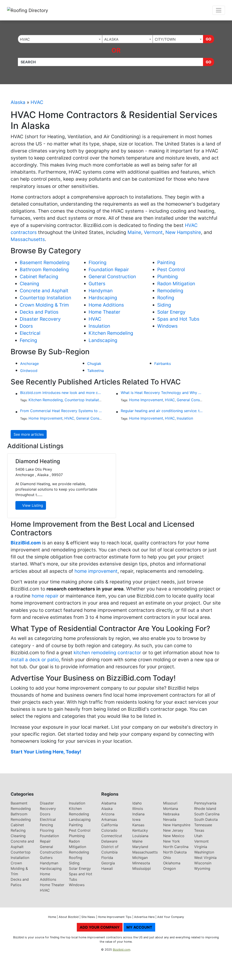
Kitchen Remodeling (111, 333)
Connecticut (111, 836)
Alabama (108, 803)
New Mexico (173, 836)
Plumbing (167, 276)
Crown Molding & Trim (44, 305)
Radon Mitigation (176, 283)
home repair (45, 596)
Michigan (140, 857)
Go (208, 39)
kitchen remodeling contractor (107, 652)
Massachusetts (28, 239)
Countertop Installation (45, 297)
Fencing (28, 340)
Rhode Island (205, 808)
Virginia (200, 846)
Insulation (99, 326)
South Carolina (207, 814)
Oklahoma (171, 863)
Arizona (107, 814)
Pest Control (171, 269)
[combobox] (60, 39)
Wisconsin (202, 863)
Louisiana (140, 836)
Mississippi (141, 868)
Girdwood (28, 370)
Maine (134, 232)
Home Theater (104, 312)
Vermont (153, 232)
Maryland (140, 846)
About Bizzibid (69, 917)
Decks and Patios (39, 312)
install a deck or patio (35, 659)
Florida (107, 857)
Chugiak (94, 363)
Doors (26, 326)
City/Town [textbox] (165, 39)
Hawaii (107, 868)
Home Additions (106, 305)
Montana (170, 808)
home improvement (96, 571)
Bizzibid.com (121, 949)
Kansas (138, 825)
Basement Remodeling (45, 262)
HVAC (37, 102)
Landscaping (103, 340)
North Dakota (175, 852)
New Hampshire (183, 232)
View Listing (32, 505)
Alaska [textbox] (111, 39)
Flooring (97, 262)
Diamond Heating (37, 461)
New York (171, 841)
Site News (88, 917)
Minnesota (141, 863)
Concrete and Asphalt (44, 290)
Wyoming (202, 868)
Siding (164, 305)
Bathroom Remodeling (44, 269)
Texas (199, 830)
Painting (166, 262)
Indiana (138, 814)
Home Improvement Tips (114, 917)
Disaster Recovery (40, 319)
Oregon (169, 868)
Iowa (136, 819)
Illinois (137, 808)
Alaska (18, 102)
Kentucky (140, 830)
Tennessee (203, 825)
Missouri (170, 803)
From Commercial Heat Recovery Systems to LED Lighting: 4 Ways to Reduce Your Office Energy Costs (61, 410)
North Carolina (175, 846)
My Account (139, 927)
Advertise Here (144, 917)
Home (52, 917)
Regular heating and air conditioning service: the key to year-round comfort (162, 410)
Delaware (109, 841)
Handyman (101, 290)
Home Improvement (146, 400)
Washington (204, 852)
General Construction (112, 276)
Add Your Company (170, 917)
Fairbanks (162, 363)
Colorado (109, 830)
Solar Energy (171, 312)
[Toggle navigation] (218, 10)
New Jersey (173, 830)
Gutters (97, 283)
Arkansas (109, 819)
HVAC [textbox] (25, 39)
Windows (167, 326)
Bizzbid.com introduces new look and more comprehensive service (61, 392)
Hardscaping (103, 297)
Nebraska (171, 814)
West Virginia (205, 857)
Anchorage (29, 363)
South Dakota (206, 819)
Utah (198, 836)
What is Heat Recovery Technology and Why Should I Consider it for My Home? (162, 392)
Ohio (167, 857)
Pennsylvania (205, 803)
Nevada (169, 819)
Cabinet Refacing (39, 276)
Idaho (137, 803)
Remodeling (170, 290)
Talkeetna (95, 370)
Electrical (30, 333)
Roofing (165, 297)
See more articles (29, 434)
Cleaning (29, 283)
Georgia (108, 863)
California (109, 825)
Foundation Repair (109, 269)
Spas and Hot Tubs (178, 319)
